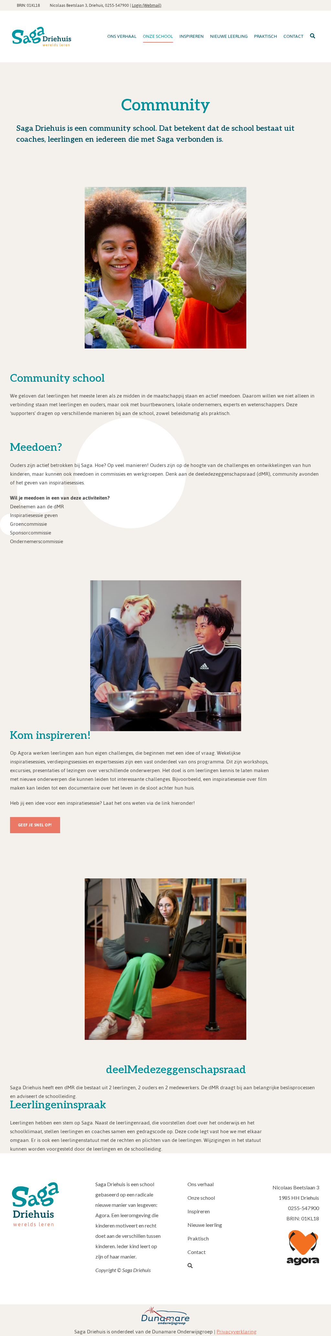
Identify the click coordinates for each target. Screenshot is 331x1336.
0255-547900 (117, 5)
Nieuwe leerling (204, 1225)
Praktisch (198, 1238)
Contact (196, 1252)
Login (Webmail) (146, 5)
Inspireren (198, 1211)
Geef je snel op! (35, 825)
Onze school (201, 1198)
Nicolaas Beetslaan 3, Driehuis (76, 5)
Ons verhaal (200, 1184)
